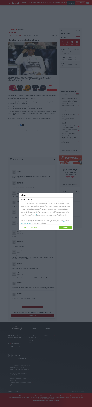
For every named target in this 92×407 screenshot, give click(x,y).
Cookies (29, 223)
